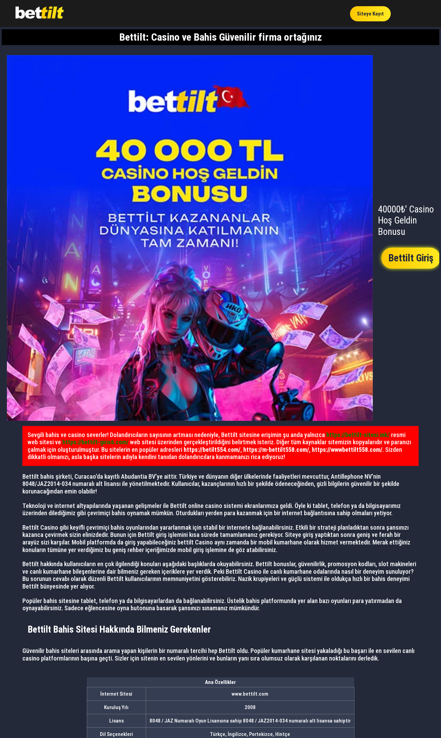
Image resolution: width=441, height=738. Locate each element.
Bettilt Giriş (410, 258)
